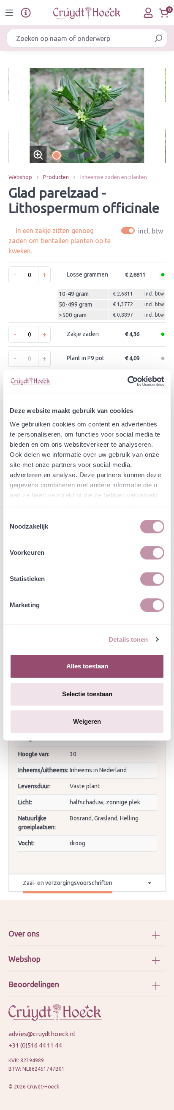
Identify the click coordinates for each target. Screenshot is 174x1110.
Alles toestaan (87, 666)
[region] (87, 115)
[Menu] (9, 13)
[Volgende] (159, 115)
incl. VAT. (143, 230)
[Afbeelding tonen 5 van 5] (117, 155)
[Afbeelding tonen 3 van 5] (87, 155)
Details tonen (128, 639)
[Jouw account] (148, 12)
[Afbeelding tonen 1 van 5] (56, 155)
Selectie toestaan (87, 693)
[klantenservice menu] (25, 12)
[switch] (152, 552)
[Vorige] (14, 115)
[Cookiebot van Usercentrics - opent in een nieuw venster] (127, 381)
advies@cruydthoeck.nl (41, 1033)
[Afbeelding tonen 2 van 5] (71, 155)
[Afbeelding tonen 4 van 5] (102, 155)
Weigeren (87, 721)
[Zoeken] (158, 38)
